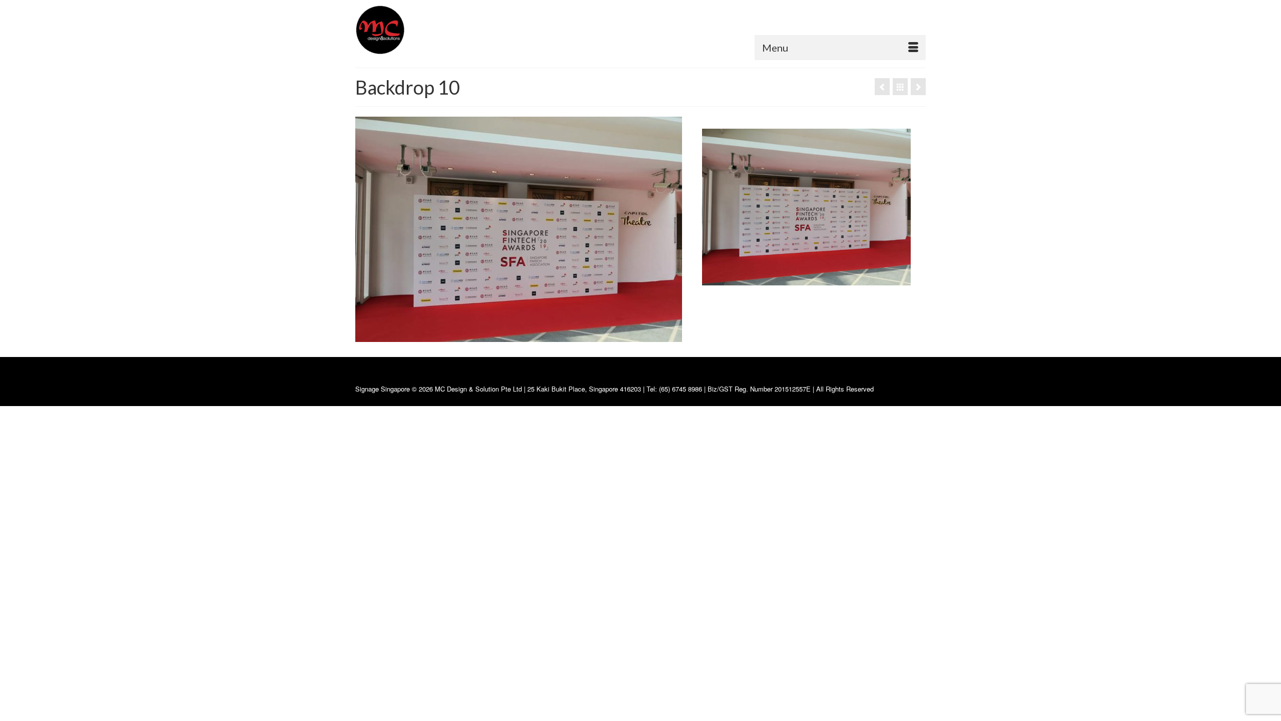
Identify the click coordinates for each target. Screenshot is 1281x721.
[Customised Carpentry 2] (918, 86)
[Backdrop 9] (882, 86)
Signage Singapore (382, 389)
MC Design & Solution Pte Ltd (479, 389)
